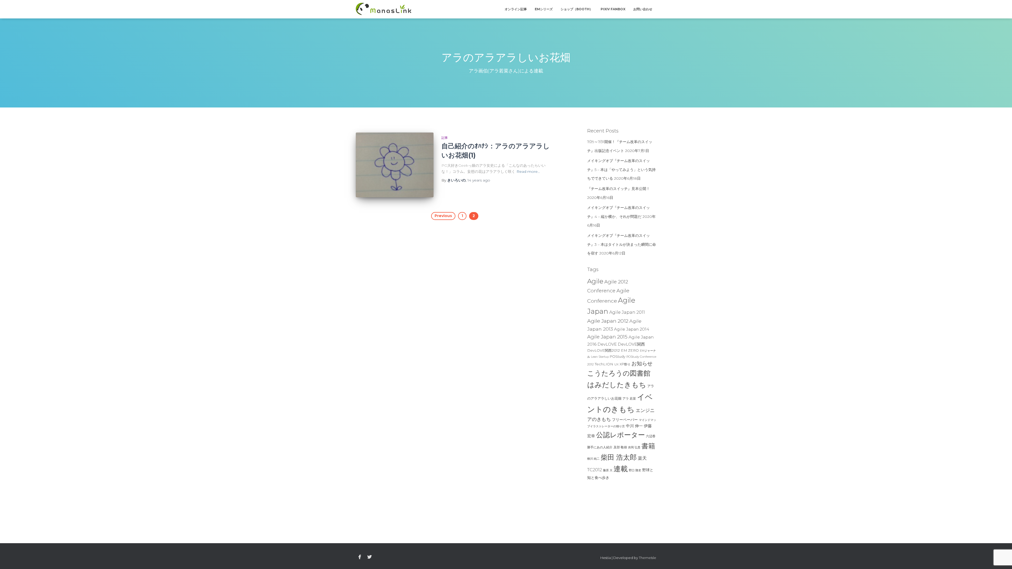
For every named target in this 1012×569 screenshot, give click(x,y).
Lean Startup (600, 357)
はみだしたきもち (616, 384)
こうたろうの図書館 (618, 373)
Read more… (528, 171)
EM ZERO (630, 350)
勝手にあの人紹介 (599, 447)
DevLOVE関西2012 (603, 350)
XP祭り (625, 364)
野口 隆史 (635, 470)
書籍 (648, 446)
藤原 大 (607, 470)
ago (479, 180)
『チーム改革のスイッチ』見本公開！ (618, 188)
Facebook (360, 557)
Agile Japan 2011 (627, 312)
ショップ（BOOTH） (577, 9)
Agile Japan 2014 (631, 329)
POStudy (617, 356)
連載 (621, 468)
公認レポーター (620, 435)
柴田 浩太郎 (619, 457)
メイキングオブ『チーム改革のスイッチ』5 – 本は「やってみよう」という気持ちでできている (621, 169)
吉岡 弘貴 (634, 447)
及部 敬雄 (620, 447)
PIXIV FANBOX (613, 9)
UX (616, 364)
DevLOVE (607, 344)
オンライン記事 (516, 9)
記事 (444, 138)
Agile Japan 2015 (607, 337)
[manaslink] (383, 9)
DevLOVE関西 (631, 344)
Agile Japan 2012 (607, 321)
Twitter (369, 557)
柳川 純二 (593, 458)
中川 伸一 (634, 426)
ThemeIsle (647, 558)
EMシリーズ (544, 9)
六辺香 (650, 436)
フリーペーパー (625, 419)
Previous (443, 215)
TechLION (604, 364)
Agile (595, 281)
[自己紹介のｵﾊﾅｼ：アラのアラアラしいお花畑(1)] (395, 165)
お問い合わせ (642, 9)
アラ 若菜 (629, 398)
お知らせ (642, 363)
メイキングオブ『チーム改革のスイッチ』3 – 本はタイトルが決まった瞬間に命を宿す (621, 244)
